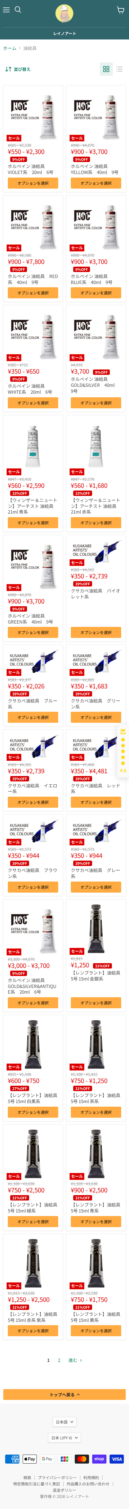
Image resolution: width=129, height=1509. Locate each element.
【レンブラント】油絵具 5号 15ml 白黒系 (32, 1098)
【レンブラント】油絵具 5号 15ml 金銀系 (95, 975)
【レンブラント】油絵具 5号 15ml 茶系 (95, 1098)
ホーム (9, 48)
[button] (123, 751)
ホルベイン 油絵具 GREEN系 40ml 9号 (30, 619)
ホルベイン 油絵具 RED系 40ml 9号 (33, 279)
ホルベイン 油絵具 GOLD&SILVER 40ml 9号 (95, 385)
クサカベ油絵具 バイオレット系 (95, 593)
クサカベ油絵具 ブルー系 (32, 703)
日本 (61, 1438)
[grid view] (106, 69)
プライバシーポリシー (57, 1477)
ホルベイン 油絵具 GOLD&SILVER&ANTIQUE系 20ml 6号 (32, 986)
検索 (27, 1477)
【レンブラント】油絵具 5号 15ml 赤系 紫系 (32, 1317)
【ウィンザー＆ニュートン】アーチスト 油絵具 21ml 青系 (32, 506)
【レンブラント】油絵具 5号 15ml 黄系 (95, 1317)
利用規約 (91, 1477)
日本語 (62, 1422)
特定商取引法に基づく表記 (36, 1484)
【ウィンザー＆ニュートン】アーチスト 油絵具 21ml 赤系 (95, 506)
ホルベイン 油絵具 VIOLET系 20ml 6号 (30, 169)
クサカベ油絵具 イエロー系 (32, 788)
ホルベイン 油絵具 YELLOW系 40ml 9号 (94, 169)
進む (73, 1360)
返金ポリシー (64, 1490)
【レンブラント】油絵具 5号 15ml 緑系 (32, 1207)
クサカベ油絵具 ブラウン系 (32, 873)
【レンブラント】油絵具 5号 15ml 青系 (95, 1207)
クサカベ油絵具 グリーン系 (95, 703)
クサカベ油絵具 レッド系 (95, 788)
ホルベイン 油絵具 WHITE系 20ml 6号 (30, 389)
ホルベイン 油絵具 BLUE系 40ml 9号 (91, 279)
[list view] (119, 69)
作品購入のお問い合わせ (88, 1484)
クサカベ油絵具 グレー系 (95, 873)
